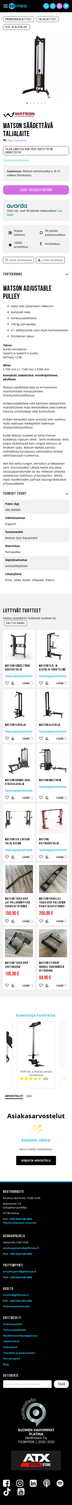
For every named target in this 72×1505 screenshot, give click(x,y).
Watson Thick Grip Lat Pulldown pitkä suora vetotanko (17, 902)
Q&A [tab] (29, 1096)
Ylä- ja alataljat (16, 27)
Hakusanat (10, 1347)
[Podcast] (46, 1483)
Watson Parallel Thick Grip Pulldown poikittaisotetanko (52, 902)
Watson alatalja (49, 725)
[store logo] (18, 6)
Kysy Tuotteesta (17, 140)
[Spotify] (60, 1483)
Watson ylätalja (15, 725)
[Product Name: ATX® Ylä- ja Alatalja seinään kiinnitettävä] (36, 1054)
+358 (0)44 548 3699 (20, 1219)
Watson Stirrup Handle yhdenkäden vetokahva (51, 966)
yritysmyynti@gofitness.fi (19, 1271)
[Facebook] (6, 1483)
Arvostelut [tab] (14, 1096)
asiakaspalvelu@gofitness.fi (21, 1248)
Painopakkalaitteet (18, 19)
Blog (6, 1364)
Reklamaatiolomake (16, 1306)
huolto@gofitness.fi (16, 1295)
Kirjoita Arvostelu (36, 1160)
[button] (27, 103)
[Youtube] (21, 1492)
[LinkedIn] (33, 1483)
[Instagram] (19, 1483)
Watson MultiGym (50, 780)
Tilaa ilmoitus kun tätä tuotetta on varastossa (29, 151)
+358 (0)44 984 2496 (20, 1300)
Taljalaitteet (47, 19)
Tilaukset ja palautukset (19, 1353)
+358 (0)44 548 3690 (20, 1277)
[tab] (36, 277)
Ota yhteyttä (11, 1358)
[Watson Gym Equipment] (19, 117)
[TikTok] (7, 1492)
